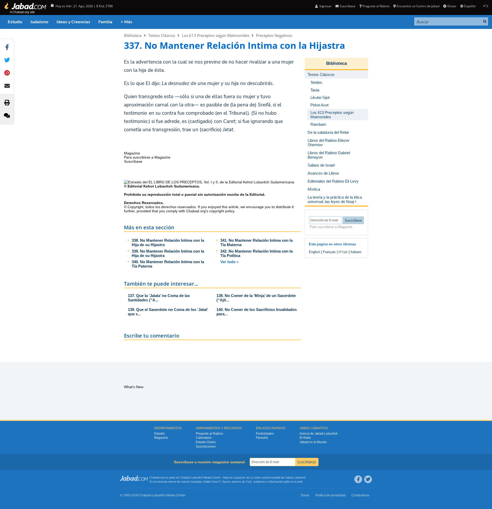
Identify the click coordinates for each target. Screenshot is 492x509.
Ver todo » (229, 262)
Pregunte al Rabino (375, 6)
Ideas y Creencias (73, 22)
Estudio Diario (206, 442)
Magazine (161, 438)
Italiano (355, 252)
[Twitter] (368, 479)
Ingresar (325, 6)
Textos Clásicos (161, 35)
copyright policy (221, 211)
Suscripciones (206, 446)
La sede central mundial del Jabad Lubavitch (278, 477)
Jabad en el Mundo (313, 442)
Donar (451, 6)
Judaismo (259, 481)
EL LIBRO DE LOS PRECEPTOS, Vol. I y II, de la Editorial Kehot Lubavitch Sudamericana (221, 182)
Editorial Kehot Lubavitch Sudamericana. (164, 186)
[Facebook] (358, 479)
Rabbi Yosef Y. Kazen (217, 481)
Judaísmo (39, 22)
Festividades (265, 433)
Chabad (185, 477)
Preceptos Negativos (274, 35)
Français (329, 252)
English (314, 252)
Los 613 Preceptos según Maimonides (215, 35)
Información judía (279, 481)
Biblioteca (133, 35)
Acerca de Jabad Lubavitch (319, 433)
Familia (105, 22)
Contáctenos (360, 495)
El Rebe (305, 438)
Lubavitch (197, 477)
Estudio (15, 22)
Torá (249, 481)
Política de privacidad (330, 495)
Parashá (262, 438)
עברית (343, 252)
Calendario (204, 438)
